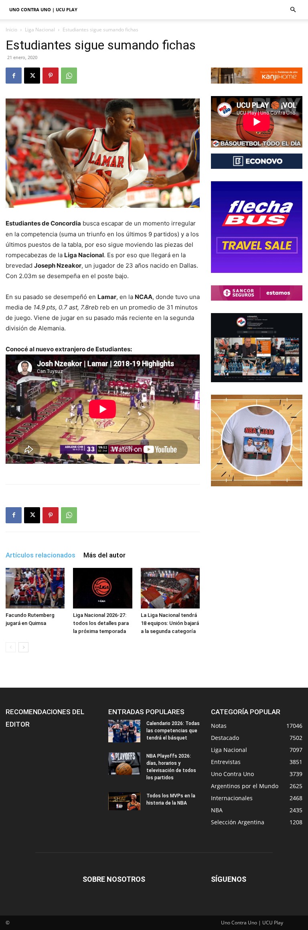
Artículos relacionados (40, 555)
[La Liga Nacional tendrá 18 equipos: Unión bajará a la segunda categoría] (170, 588)
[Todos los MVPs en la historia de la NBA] (124, 801)
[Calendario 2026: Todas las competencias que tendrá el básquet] (124, 731)
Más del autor (104, 555)
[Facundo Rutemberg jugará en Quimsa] (35, 588)
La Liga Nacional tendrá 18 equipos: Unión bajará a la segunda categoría (170, 623)
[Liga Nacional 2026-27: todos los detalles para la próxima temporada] (102, 588)
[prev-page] (11, 647)
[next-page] (23, 647)
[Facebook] (14, 76)
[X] (32, 76)
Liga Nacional (40, 29)
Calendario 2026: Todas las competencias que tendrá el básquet (173, 731)
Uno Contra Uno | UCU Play (43, 9)
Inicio (11, 29)
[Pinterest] (51, 76)
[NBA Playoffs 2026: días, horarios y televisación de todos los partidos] (124, 763)
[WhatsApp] (69, 76)
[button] (292, 10)
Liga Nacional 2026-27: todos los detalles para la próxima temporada (101, 623)
